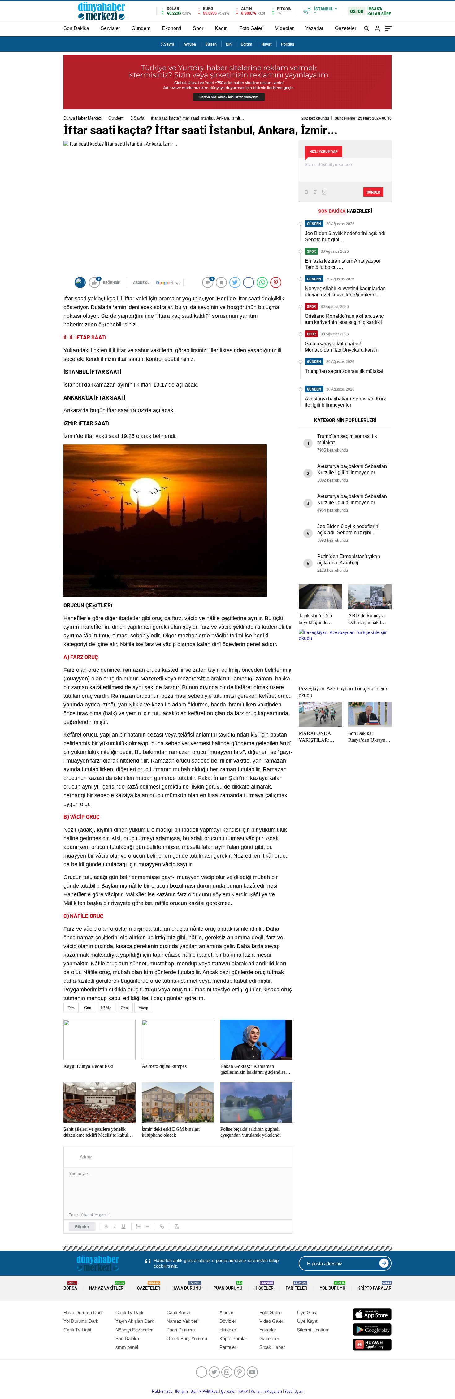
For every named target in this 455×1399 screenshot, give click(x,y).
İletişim (181, 1391)
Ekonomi (171, 28)
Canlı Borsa (178, 1312)
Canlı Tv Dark (129, 1312)
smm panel (126, 1347)
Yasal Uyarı (293, 1391)
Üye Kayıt (307, 1321)
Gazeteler (345, 28)
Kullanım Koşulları (266, 1391)
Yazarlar (314, 28)
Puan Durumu (228, 1286)
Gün (87, 1007)
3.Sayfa (167, 44)
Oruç (125, 1007)
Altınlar (226, 1312)
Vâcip (143, 1007)
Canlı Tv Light (77, 1329)
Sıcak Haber (272, 1347)
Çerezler (228, 1391)
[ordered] (138, 1226)
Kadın (221, 28)
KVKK (243, 1391)
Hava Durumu (186, 1286)
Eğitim (246, 44)
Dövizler (227, 1321)
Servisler (110, 28)
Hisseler (264, 1286)
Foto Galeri (251, 28)
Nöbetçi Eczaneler (134, 1329)
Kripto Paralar (375, 1286)
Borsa (70, 1286)
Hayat (267, 44)
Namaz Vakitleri (107, 1286)
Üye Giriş (306, 1312)
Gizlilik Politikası (204, 1391)
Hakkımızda (162, 1391)
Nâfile (106, 1007)
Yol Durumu (332, 1286)
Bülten (211, 44)
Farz (71, 1007)
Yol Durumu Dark (80, 1321)
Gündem (141, 28)
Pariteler (296, 1286)
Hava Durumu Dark (83, 1312)
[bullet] (147, 1226)
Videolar (284, 28)
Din (229, 44)
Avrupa (190, 44)
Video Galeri (271, 1321)
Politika (287, 44)
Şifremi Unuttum (313, 1329)
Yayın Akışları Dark (134, 1321)
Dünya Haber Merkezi (82, 118)
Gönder (82, 1226)
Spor (198, 28)
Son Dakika (76, 28)
